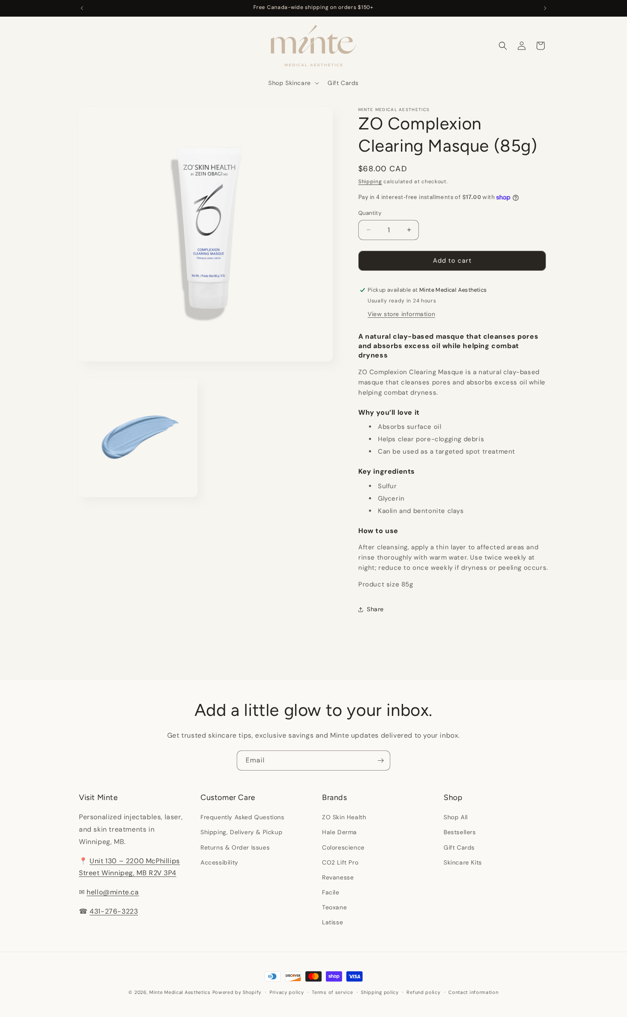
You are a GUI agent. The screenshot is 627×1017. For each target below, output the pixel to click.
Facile (331, 892)
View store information (401, 314)
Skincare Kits (463, 862)
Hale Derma (339, 832)
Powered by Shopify (237, 992)
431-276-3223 (114, 911)
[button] (292, 83)
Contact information (473, 992)
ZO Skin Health (344, 817)
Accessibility (219, 862)
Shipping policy (380, 992)
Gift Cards (459, 847)
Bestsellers (460, 832)
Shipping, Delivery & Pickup (241, 832)
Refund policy (423, 992)
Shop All (456, 817)
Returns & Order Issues (235, 847)
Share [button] (375, 609)
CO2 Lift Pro (340, 862)
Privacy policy (287, 992)
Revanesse (338, 877)
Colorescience (343, 847)
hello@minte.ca (113, 892)
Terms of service (332, 992)
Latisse (332, 922)
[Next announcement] (545, 8)
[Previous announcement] (82, 8)
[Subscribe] (380, 760)
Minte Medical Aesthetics (180, 992)
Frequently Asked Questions (242, 817)
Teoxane (334, 907)
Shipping (370, 181)
